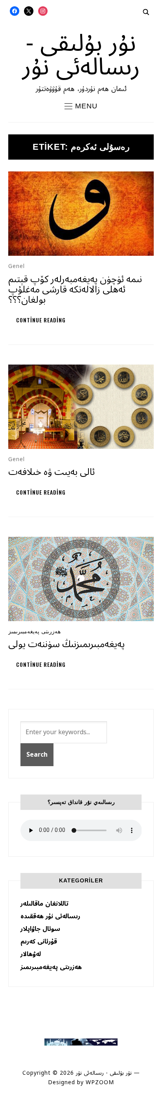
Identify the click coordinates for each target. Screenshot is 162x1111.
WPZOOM (100, 1082)
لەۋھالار (30, 954)
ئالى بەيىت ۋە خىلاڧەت (51, 472)
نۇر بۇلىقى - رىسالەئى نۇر (81, 55)
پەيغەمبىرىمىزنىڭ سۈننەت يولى (66, 644)
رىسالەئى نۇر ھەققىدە (50, 916)
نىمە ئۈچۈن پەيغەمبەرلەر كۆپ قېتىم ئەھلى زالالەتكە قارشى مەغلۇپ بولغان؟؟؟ (75, 289)
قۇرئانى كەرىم (38, 941)
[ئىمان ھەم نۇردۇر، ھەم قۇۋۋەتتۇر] (80, 1042)
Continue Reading (41, 320)
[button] (81, 106)
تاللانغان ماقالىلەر (44, 903)
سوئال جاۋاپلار (40, 929)
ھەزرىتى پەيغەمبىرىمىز (34, 631)
